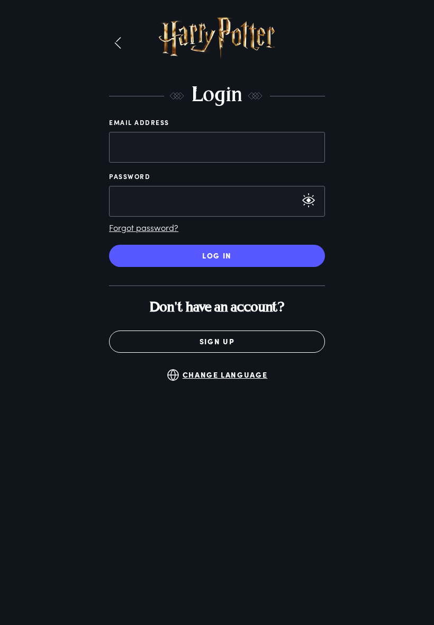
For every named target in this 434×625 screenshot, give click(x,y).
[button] (117, 43)
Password (129, 176)
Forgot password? (143, 227)
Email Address (139, 122)
